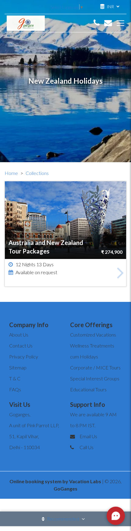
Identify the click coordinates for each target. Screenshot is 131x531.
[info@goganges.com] (108, 23)
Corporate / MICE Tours (95, 367)
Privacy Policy (23, 356)
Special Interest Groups (94, 378)
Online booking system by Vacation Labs (55, 481)
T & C (14, 378)
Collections (37, 173)
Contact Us (21, 345)
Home (11, 173)
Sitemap (18, 367)
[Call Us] (97, 23)
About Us (18, 334)
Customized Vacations (93, 334)
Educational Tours (88, 389)
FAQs (15, 389)
